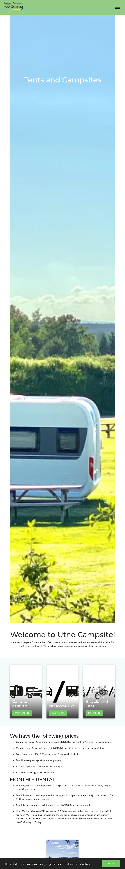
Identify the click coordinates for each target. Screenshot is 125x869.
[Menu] (117, 7)
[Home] (13, 7)
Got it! (111, 863)
